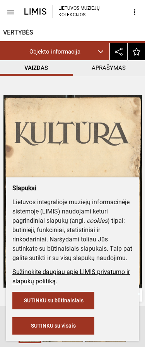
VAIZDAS (36, 67)
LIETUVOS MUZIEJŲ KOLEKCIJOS (79, 11)
